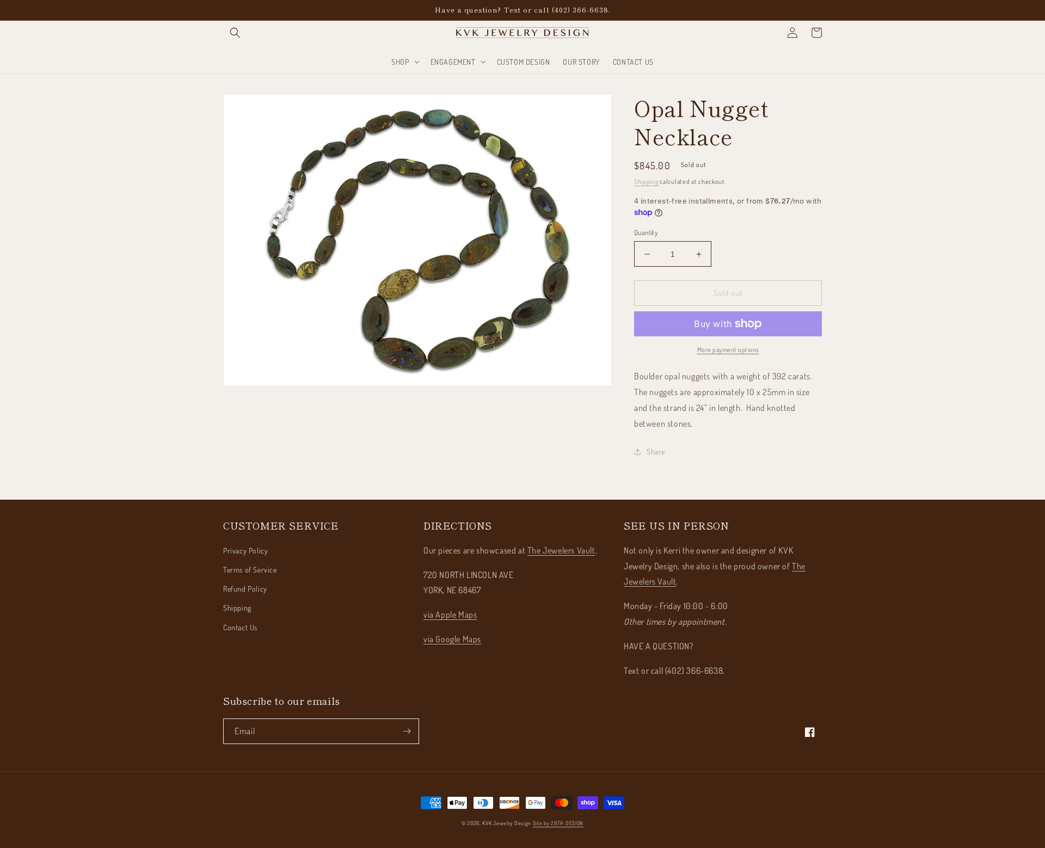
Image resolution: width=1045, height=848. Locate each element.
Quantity (645, 232)
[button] (235, 33)
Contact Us (240, 627)
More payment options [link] (728, 350)
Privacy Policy (245, 550)
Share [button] (656, 451)
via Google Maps (452, 639)
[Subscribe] (407, 731)
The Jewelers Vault (561, 550)
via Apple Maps (450, 614)
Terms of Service (250, 569)
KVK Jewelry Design (506, 823)
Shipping (646, 181)
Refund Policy (245, 588)
